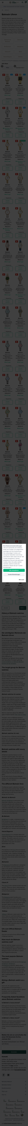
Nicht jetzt (21, 579)
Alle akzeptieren (14, 570)
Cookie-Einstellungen (14, 574)
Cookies (11, 549)
